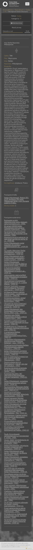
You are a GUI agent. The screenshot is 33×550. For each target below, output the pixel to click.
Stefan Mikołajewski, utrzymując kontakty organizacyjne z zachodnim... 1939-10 (16, 447)
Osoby (28, 10)
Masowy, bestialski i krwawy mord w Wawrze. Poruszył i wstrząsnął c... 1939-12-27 (14, 288)
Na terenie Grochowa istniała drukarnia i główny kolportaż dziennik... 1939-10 (15, 521)
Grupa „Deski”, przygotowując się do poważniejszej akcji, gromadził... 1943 (16, 441)
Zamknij (29, 548)
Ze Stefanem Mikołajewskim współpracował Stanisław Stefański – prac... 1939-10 (14, 341)
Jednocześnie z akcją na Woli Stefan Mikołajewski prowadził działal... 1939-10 (15, 277)
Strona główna (8, 10)
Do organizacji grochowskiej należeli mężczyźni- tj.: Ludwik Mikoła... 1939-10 (15, 282)
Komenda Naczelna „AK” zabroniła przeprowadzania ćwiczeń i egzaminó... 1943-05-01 (15, 376)
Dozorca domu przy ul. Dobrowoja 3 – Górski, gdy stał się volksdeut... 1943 (15, 364)
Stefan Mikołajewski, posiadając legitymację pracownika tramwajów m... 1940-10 (16, 458)
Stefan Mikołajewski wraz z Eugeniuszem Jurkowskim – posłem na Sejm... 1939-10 (14, 258)
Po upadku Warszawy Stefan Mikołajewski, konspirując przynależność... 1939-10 (14, 252)
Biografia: (7, 66)
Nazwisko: (8, 64)
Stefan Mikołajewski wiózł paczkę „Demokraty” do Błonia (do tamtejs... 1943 (15, 453)
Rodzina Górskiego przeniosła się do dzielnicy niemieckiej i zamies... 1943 (15, 369)
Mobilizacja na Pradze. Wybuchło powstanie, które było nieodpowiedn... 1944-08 (16, 394)
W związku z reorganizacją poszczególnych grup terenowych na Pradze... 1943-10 (16, 428)
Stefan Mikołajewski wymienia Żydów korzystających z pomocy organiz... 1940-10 (16, 352)
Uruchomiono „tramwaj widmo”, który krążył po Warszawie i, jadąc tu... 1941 (16, 417)
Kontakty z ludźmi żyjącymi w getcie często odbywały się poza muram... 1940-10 (16, 322)
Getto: (6, 56)
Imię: (6, 61)
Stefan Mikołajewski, (16, 200)
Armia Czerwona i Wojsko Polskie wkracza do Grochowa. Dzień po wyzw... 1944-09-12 (15, 400)
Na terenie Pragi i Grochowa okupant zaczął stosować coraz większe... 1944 (15, 233)
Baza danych (19, 10)
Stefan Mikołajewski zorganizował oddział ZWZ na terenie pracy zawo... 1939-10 (15, 263)
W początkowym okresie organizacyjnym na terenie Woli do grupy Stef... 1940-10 (16, 423)
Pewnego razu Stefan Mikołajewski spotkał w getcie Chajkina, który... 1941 (15, 316)
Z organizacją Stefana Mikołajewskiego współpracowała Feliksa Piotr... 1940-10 (15, 334)
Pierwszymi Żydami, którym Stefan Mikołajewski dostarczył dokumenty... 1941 (15, 481)
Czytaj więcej (24, 546)
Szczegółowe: (9, 183)
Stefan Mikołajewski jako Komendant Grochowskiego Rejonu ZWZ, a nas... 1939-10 (15, 311)
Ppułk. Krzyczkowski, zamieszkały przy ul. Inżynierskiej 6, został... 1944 (16, 436)
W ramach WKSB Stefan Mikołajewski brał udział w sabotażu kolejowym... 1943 (14, 228)
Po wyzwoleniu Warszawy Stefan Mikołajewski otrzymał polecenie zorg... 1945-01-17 (16, 388)
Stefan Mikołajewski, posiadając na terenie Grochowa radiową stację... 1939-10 (16, 383)
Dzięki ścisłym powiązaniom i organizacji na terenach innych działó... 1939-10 (15, 464)
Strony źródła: (9, 205)
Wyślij (27, 31)
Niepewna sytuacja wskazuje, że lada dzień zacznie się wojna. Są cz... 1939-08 (16, 239)
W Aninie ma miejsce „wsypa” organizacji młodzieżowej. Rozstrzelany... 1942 (15, 299)
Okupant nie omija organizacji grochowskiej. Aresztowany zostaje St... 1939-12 (15, 305)
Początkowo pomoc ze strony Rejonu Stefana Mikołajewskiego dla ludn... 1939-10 (16, 476)
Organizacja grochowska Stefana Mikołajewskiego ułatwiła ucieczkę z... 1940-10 (16, 347)
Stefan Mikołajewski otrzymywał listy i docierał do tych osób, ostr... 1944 (16, 498)
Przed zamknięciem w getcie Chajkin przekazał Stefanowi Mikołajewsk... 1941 (14, 510)
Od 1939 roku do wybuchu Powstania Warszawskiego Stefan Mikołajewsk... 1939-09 (15, 470)
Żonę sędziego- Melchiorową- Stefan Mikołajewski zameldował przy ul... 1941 (16, 487)
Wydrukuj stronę (17, 23)
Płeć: (6, 58)
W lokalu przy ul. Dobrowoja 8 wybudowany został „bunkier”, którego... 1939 (15, 515)
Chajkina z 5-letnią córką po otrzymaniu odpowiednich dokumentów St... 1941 (14, 493)
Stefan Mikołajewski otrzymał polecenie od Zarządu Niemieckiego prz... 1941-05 (15, 405)
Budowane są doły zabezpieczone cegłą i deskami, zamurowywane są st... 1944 (15, 222)
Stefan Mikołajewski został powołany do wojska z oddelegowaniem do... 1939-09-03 (16, 245)
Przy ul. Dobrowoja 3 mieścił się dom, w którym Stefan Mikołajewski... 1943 (16, 358)
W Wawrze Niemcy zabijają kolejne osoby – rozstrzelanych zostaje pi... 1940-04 (15, 294)
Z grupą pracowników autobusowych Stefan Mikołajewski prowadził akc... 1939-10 (15, 270)
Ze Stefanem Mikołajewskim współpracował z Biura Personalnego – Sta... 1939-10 (15, 411)
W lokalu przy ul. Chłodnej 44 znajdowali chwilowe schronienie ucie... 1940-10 (16, 328)
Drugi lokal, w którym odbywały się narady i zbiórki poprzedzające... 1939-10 (16, 504)
